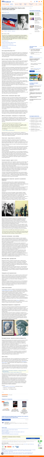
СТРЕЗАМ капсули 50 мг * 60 (35, 126)
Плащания (6, 450)
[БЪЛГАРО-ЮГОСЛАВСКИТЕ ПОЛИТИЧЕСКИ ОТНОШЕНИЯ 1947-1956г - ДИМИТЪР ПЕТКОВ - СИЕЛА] (24, 404)
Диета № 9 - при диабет (5, 430)
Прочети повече (37, 31)
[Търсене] (31, 1)
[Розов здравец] (32, 14)
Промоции (7, 4)
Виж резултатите (37, 71)
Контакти (40, 4)
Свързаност (13, 31)
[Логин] (39, 1)
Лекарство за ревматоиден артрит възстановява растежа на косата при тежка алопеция (38, 27)
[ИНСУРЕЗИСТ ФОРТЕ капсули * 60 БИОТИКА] (6, 404)
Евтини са (32, 66)
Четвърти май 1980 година (6, 48)
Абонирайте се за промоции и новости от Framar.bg (11, 436)
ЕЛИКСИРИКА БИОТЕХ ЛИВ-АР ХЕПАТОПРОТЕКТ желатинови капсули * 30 (35, 90)
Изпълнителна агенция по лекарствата (7, 453)
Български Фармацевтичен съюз (28, 452)
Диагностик (16, 4)
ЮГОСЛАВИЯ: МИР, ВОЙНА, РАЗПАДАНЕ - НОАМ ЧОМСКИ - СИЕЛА (15, 410)
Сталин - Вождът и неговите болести (8, 130)
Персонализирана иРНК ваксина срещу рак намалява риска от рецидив (38, 19)
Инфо (2, 31)
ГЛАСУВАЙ (32, 71)
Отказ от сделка (20, 450)
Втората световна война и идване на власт (9, 42)
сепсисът (17, 300)
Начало (5, 6)
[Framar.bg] (6, 1)
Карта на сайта (11, 451)
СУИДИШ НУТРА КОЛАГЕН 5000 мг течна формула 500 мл (35, 97)
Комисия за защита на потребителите (17, 453)
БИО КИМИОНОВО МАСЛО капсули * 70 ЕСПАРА (35, 100)
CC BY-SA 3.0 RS (12, 386)
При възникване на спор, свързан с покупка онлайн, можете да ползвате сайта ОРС (13, 452)
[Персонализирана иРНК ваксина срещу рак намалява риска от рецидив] (32, 19)
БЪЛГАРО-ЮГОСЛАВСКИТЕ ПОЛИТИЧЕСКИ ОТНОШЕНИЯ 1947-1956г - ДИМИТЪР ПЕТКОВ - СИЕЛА (24, 411)
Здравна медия (25, 4)
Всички (41, 46)
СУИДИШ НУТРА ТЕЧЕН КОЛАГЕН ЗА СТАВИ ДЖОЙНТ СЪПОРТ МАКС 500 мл (36, 93)
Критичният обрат (5, 46)
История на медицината (10, 6)
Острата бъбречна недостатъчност (7, 290)
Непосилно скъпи (33, 61)
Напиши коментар (7, 419)
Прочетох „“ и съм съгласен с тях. (36, 69)
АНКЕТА (31, 56)
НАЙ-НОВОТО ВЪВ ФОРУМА (33, 47)
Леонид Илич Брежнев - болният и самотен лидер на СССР (12, 372)
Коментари (9, 31)
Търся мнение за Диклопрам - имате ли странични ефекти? (35, 50)
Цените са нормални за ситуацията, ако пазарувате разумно (36, 64)
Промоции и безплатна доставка (27, 450)
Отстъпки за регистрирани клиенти (12, 450)
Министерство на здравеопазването (27, 453)
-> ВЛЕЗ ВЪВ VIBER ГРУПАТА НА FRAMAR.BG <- (21, 456)
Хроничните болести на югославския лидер (9, 45)
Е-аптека (3, 4)
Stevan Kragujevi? (6, 386)
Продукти (5, 31)
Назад (2, 6)
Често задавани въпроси (5, 451)
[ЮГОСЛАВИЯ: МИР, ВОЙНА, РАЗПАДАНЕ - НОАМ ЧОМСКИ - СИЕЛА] (15, 404)
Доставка (3, 450)
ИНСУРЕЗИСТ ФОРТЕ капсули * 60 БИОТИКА (5, 410)
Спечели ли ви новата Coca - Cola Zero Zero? (36, 53)
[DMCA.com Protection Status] (40, 448)
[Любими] (37, 1)
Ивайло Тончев (7, 12)
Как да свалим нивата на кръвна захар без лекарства (10, 429)
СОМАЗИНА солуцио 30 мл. (35, 129)
